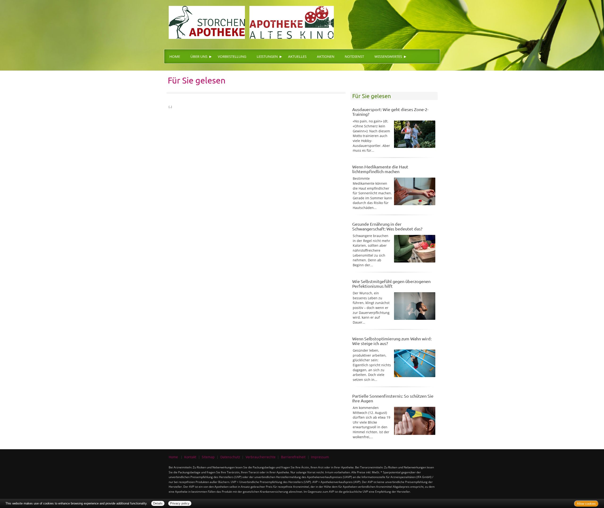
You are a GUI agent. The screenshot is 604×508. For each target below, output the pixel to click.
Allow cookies (586, 503)
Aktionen (325, 56)
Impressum (320, 457)
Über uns (198, 56)
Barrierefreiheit (293, 457)
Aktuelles (297, 56)
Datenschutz (230, 457)
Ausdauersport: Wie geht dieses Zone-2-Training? (390, 112)
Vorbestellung (232, 56)
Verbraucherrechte (261, 457)
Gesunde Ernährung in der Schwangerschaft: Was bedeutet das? (387, 226)
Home (174, 56)
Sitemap (208, 457)
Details (158, 503)
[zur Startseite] (249, 19)
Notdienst (354, 56)
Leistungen (267, 56)
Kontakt (190, 457)
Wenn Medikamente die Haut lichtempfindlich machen (380, 169)
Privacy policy (179, 503)
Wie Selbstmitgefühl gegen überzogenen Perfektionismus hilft (391, 283)
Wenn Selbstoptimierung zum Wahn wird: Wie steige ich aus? (392, 341)
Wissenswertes (388, 56)
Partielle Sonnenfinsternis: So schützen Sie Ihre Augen (392, 398)
